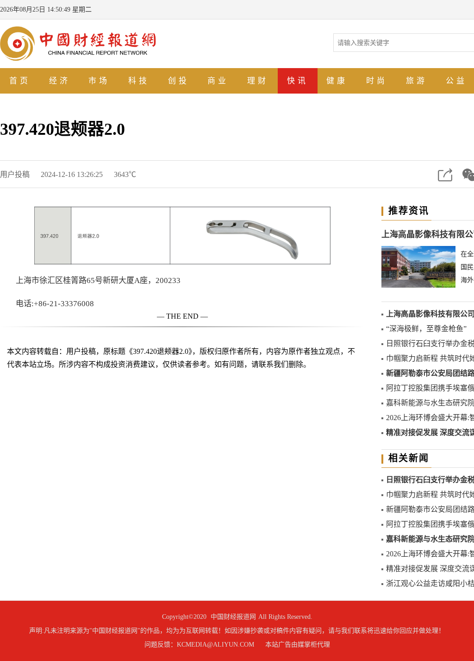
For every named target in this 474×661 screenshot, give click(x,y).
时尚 (376, 80)
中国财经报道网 (233, 616)
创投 (178, 80)
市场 (99, 80)
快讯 (297, 80)
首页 (20, 80)
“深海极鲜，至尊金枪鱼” (426, 329)
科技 (139, 80)
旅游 (416, 80)
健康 (337, 80)
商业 (218, 80)
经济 (59, 80)
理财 (257, 80)
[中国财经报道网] (78, 43)
